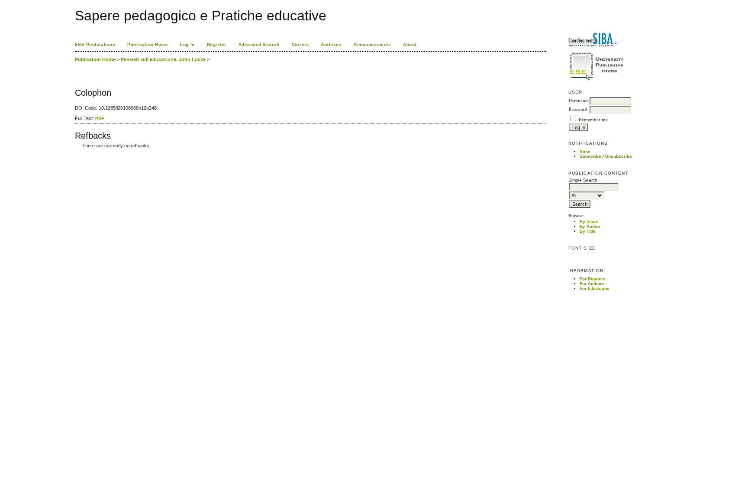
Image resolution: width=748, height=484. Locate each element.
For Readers (593, 278)
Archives (331, 44)
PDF (99, 118)
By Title (588, 231)
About (409, 44)
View (585, 151)
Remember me (593, 119)
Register (216, 44)
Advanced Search (259, 44)
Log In (187, 44)
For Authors (592, 283)
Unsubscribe (618, 156)
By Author (590, 226)
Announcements (372, 44)
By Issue (589, 221)
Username (579, 100)
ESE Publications (95, 44)
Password (578, 109)
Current (300, 44)
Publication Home (147, 44)
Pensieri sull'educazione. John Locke (163, 59)
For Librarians (594, 288)
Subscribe (590, 156)
